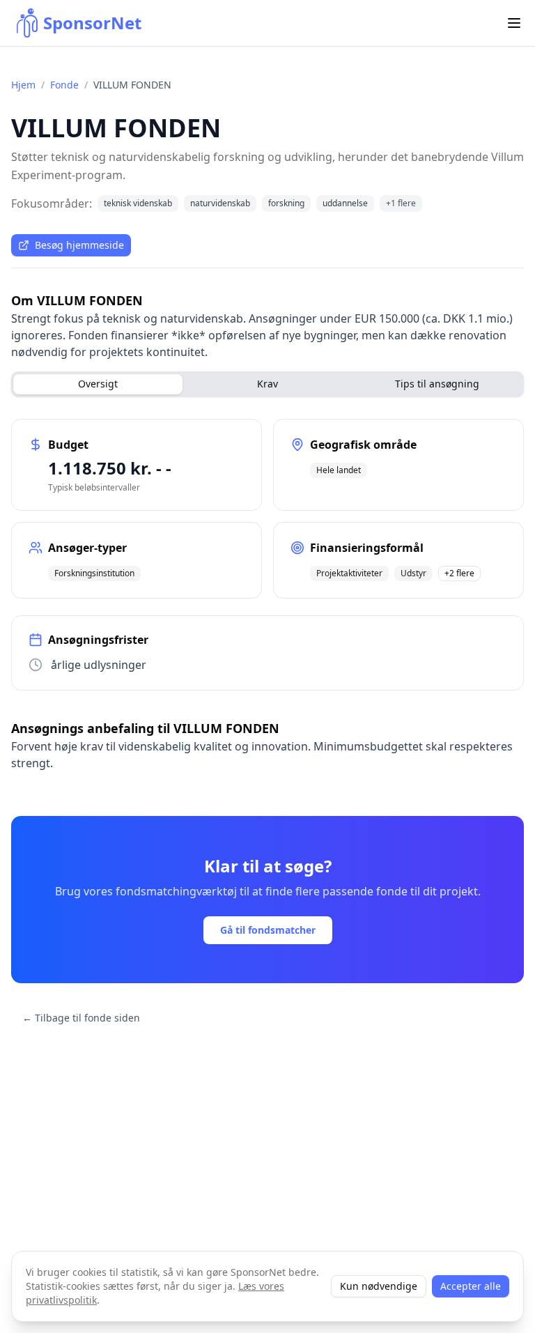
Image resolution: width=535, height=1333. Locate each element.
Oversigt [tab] (98, 383)
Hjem (23, 84)
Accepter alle (470, 1286)
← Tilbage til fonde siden (81, 1017)
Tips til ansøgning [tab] (437, 383)
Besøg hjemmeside (79, 245)
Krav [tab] (267, 383)
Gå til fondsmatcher (268, 930)
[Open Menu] (514, 23)
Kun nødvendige (378, 1286)
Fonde (64, 84)
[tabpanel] (267, 555)
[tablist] (267, 383)
